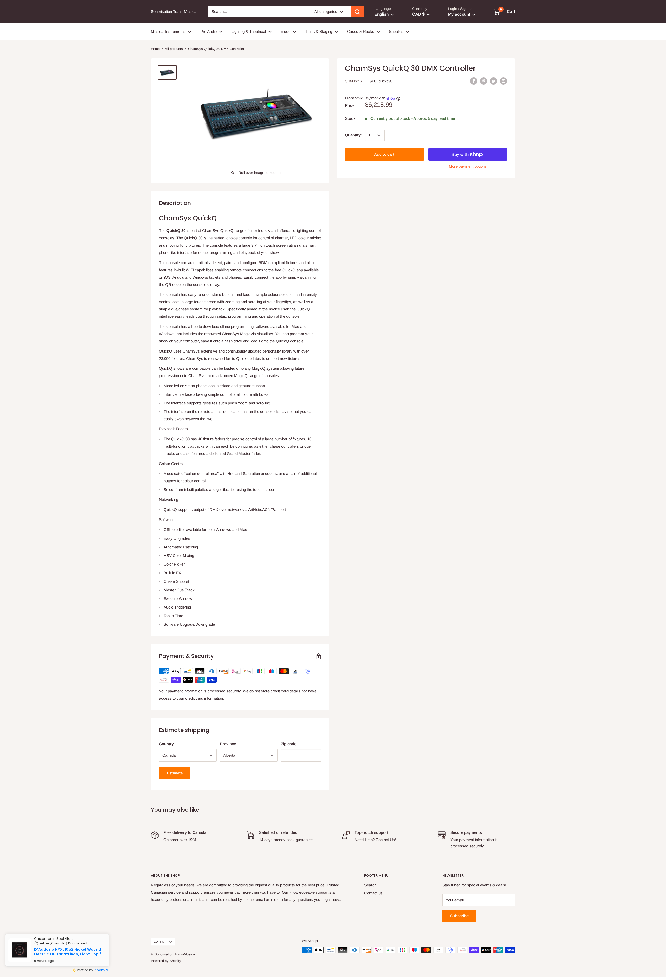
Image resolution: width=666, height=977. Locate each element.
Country (166, 744)
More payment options (468, 166)
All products (174, 49)
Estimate (175, 773)
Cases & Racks (360, 31)
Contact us (373, 893)
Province (228, 744)
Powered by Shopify (166, 961)
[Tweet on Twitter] (493, 81)
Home (155, 49)
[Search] (357, 11)
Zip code (288, 744)
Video (285, 31)
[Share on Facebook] (473, 81)
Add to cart (384, 154)
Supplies (396, 31)
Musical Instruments (168, 31)
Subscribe (459, 915)
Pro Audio (208, 31)
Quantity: (353, 135)
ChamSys (353, 81)
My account (459, 14)
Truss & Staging (318, 31)
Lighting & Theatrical (249, 31)
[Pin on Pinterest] (483, 81)
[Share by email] (503, 81)
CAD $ (159, 942)
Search (370, 885)
